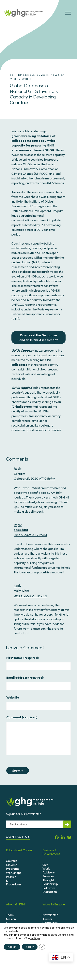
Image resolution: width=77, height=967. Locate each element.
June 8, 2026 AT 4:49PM (30, 596)
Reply (18, 468)
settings (35, 938)
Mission (11, 919)
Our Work (46, 866)
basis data (21, 530)
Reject (30, 946)
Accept (12, 946)
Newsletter (50, 915)
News (55, 74)
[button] (68, 14)
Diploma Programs (12, 867)
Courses (11, 861)
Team (10, 915)
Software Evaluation (49, 890)
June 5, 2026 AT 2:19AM (30, 535)
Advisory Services (48, 874)
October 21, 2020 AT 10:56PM (34, 478)
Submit (17, 770)
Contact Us (18, 837)
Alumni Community (50, 921)
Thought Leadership (50, 882)
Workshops (13, 873)
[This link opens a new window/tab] (57, 837)
